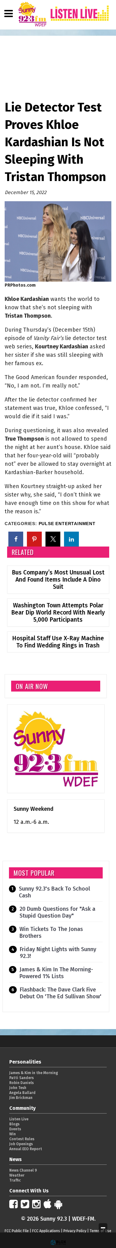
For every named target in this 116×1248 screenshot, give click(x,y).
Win (12, 1134)
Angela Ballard (22, 1093)
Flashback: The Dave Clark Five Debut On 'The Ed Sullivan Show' (60, 993)
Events (15, 1129)
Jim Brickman (20, 1098)
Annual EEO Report (25, 1149)
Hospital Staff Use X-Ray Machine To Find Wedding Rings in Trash (58, 642)
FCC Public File (17, 1231)
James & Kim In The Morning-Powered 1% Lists (56, 973)
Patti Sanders (21, 1078)
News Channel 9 (23, 1170)
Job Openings (21, 1144)
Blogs (14, 1124)
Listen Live (18, 1119)
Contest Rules (21, 1139)
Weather (16, 1175)
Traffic (15, 1180)
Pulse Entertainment (67, 523)
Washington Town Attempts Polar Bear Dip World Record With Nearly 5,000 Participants (58, 612)
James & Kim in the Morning (33, 1073)
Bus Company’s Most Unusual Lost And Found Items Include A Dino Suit (58, 579)
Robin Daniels (21, 1083)
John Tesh (17, 1088)
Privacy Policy (74, 1231)
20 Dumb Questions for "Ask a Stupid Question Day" (57, 912)
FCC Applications (46, 1231)
